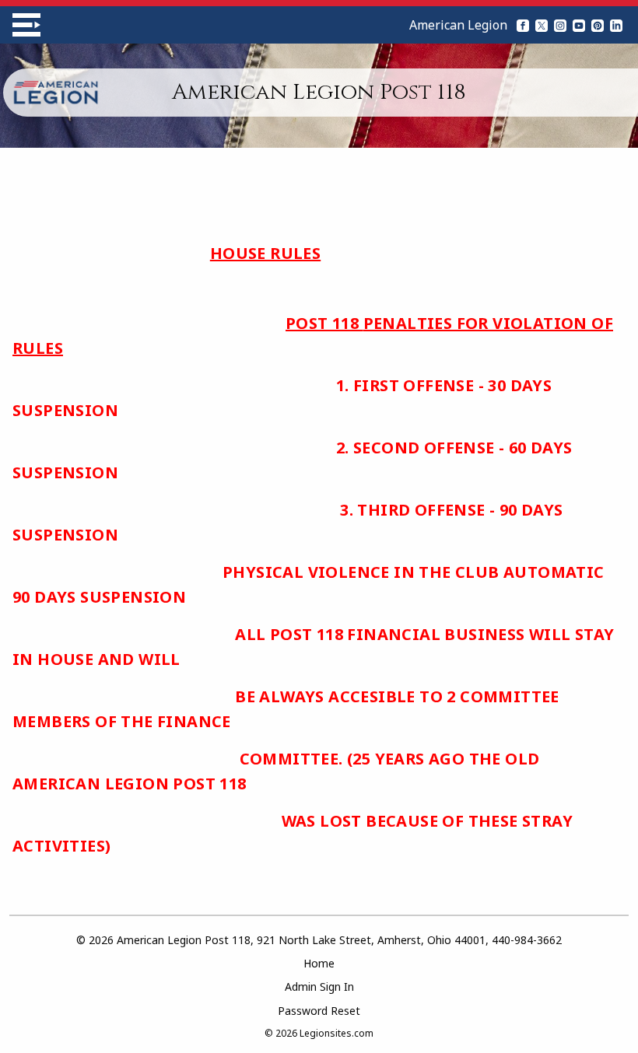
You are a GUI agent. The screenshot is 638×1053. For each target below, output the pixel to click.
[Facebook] (523, 24)
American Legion (458, 24)
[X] (541, 24)
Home (319, 963)
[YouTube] (579, 24)
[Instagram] (560, 24)
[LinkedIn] (616, 24)
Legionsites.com (336, 1033)
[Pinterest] (597, 24)
